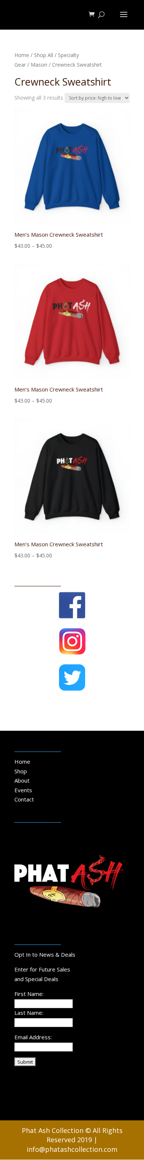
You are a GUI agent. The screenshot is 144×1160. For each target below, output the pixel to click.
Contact (24, 799)
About (22, 780)
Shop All (43, 55)
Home (21, 55)
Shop (20, 771)
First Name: (29, 993)
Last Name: (28, 1012)
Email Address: (33, 1037)
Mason (39, 64)
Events (23, 790)
